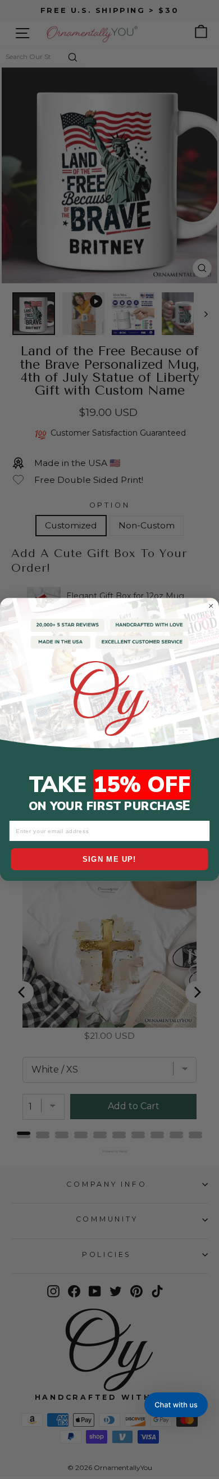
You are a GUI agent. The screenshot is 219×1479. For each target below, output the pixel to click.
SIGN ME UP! (109, 859)
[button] (176, 1404)
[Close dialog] (211, 605)
